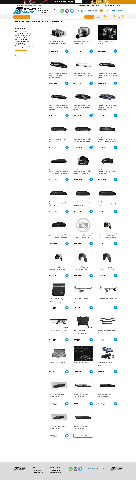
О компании (37, 470)
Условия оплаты (84, 5)
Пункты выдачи (38, 472)
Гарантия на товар (109, 5)
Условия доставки (96, 5)
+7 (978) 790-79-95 (87, 10)
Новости (35, 475)
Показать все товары (22, 56)
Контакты (120, 5)
